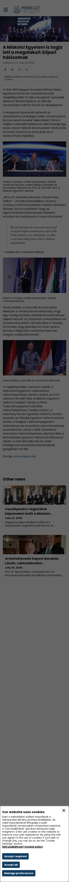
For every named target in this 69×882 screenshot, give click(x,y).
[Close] (63, 810)
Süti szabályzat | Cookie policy (22, 846)
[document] (34, 844)
